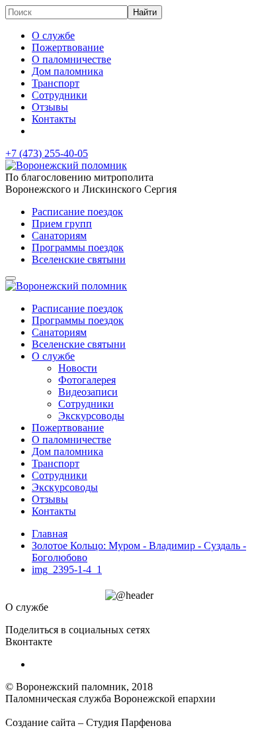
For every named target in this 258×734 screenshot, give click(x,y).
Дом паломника (67, 71)
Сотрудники (59, 95)
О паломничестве (71, 59)
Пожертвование (68, 47)
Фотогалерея (87, 380)
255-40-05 (46, 153)
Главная (49, 533)
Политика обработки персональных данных (104, 710)
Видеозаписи (88, 391)
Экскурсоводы (91, 415)
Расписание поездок (77, 211)
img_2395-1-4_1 (67, 569)
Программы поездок (78, 247)
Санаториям (59, 235)
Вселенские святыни (79, 259)
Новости (77, 368)
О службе (53, 35)
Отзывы (50, 107)
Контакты (54, 119)
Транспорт (55, 83)
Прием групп (62, 223)
